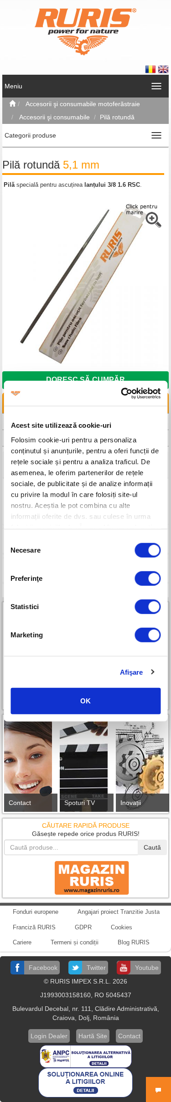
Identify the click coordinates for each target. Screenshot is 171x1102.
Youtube (147, 967)
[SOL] (85, 1082)
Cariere (22, 942)
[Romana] (151, 68)
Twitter (96, 967)
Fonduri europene (35, 911)
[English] (163, 68)
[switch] (148, 578)
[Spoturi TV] (85, 766)
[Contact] (29, 766)
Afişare (131, 672)
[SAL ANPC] (86, 1055)
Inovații (130, 802)
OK (85, 701)
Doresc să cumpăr (85, 380)
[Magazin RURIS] (85, 877)
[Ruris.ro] (12, 104)
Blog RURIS (134, 942)
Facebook (43, 967)
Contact (20, 802)
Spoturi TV (79, 802)
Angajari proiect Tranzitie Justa (119, 911)
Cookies (121, 927)
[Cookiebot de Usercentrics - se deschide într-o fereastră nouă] (122, 393)
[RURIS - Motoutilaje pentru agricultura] (85, 31)
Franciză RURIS (34, 927)
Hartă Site (92, 1036)
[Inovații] (141, 766)
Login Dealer (49, 1036)
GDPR (83, 927)
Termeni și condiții (74, 942)
